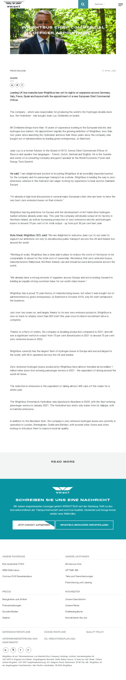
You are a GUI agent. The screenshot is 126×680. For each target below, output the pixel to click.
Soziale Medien (10, 612)
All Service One (73, 564)
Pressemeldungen (11, 606)
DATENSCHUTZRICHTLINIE (16, 631)
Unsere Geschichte (75, 599)
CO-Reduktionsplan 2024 (59, 638)
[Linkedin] (12, 85)
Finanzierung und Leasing (78, 583)
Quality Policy (95, 631)
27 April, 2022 (109, 71)
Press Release (18, 71)
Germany (99, 4)
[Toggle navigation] (120, 4)
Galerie (6, 618)
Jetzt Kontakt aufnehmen (34, 524)
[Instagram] (28, 650)
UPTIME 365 (71, 570)
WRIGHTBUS (70, 507)
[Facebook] (22, 85)
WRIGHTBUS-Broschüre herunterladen (84, 524)
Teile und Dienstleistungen (79, 576)
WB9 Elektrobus (10, 570)
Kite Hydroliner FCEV (13, 564)
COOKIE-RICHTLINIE (55, 631)
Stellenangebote (74, 612)
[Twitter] (17, 85)
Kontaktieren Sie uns (76, 618)
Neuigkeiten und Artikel (14, 599)
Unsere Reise (72, 606)
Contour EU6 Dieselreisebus (17, 576)
